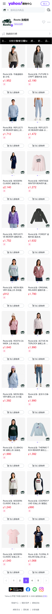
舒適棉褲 (41, 40)
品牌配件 (48, 40)
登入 (45, 3)
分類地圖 (35, 609)
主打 (4, 40)
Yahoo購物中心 (20, 4)
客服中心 (15, 602)
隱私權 (26, 609)
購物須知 (35, 602)
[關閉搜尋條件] (8, 10)
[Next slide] (23, 56)
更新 (45, 596)
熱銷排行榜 (11, 33)
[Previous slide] (3, 56)
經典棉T (33, 40)
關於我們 (25, 602)
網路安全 (16, 609)
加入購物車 (15, 92)
